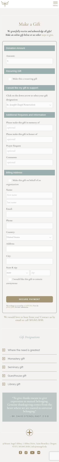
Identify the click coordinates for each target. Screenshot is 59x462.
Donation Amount (15, 48)
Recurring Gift (13, 71)
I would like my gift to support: (22, 87)
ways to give (47, 35)
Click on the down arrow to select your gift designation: (27, 98)
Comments (11, 157)
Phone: (9, 220)
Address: (10, 244)
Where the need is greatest (24, 350)
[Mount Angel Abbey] (5, 4)
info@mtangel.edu (39, 447)
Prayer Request (13, 146)
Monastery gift (16, 358)
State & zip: (11, 268)
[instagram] (26, 453)
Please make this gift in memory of (22, 123)
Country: (10, 232)
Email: (9, 209)
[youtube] (32, 453)
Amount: (10, 56)
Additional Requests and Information (26, 114)
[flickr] (38, 453)
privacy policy (10, 307)
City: (8, 256)
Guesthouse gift (17, 375)
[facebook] (20, 453)
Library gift (14, 384)
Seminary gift (15, 367)
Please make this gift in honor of (21, 134)
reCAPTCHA (28, 306)
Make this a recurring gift (25, 79)
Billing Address (14, 172)
